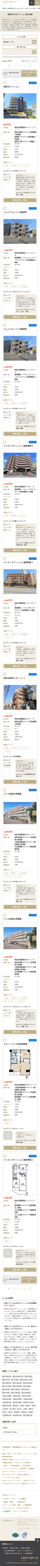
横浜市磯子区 (7, 1383)
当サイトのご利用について (26, 1550)
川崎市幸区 (16, 1396)
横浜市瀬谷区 (15, 1389)
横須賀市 (16, 1405)
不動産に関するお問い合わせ (13, 1553)
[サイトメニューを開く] (37, 3)
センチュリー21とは (8, 1471)
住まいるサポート (25, 1508)
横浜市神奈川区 (18, 1376)
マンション (27, 1454)
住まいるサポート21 (8, 1474)
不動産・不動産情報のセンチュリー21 (12, 8)
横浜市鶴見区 (7, 1376)
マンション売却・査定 (12, 1505)
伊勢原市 (17, 1412)
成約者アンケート (27, 1483)
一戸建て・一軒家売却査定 (11, 1465)
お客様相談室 (29, 1553)
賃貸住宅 (21, 1502)
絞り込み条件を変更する (20, 1563)
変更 (34, 42)
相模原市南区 (7, 1405)
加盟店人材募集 (23, 1474)
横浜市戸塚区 (7, 1386)
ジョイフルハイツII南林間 (15, 212)
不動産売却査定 (7, 1462)
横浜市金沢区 (17, 1383)
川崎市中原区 (26, 1396)
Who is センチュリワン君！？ (12, 1480)
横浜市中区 (6, 1379)
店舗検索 (31, 1468)
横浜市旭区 (27, 1386)
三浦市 (25, 1409)
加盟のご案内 (14, 1548)
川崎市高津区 (7, 1399)
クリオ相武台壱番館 (12, 794)
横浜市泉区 (6, 1392)
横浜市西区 (28, 1376)
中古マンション (10, 1499)
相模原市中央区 (28, 1402)
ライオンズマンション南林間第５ (18, 446)
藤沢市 (34, 1405)
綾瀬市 (30, 1412)
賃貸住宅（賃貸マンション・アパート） (15, 1459)
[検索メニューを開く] (31, 3)
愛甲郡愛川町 (27, 1415)
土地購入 (23, 1499)
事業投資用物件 (7, 1456)
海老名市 (24, 1412)
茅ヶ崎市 (13, 1409)
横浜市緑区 (6, 1389)
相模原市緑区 (17, 1402)
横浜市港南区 (17, 1386)
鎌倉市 (28, 1405)
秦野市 (30, 1409)
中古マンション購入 (30, 8)
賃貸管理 (23, 1468)
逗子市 (19, 1409)
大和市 (10, 1412)
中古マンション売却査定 (22, 1462)
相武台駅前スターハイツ (14, 678)
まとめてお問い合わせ (29, 73)
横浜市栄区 (25, 1389)
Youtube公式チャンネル (10, 1483)
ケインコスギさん (21, 1511)
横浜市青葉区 (15, 1392)
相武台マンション (11, 87)
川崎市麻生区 (7, 1402)
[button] (34, 105)
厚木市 (4, 1412)
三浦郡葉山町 (7, 1415)
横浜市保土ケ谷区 (26, 1379)
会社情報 (5, 1548)
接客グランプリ (29, 1480)
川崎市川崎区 (7, 1396)
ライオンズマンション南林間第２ (18, 562)
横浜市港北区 (27, 1383)
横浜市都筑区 (26, 1392)
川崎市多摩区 (17, 1399)
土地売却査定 (26, 1465)
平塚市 (22, 1405)
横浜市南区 (15, 1379)
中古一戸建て (17, 1454)
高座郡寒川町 (17, 1415)
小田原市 (5, 1409)
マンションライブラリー (10, 1468)
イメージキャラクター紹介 (11, 1477)
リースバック (22, 1471)
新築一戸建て (6, 1454)
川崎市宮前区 (27, 1399)
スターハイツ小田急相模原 (15, 1044)
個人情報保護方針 (10, 1550)
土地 (34, 1454)
